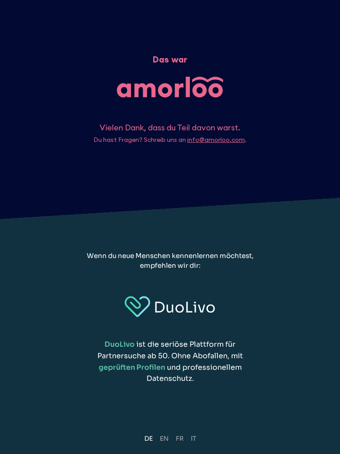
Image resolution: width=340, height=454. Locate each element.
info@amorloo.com (216, 140)
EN (164, 438)
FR (180, 438)
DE (148, 438)
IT (193, 438)
